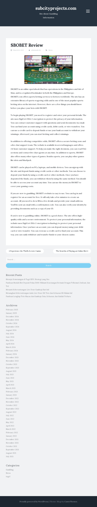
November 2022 (12, 402)
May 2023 (9, 381)
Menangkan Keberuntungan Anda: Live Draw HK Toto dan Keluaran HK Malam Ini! (39, 293)
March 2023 (10, 388)
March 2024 (10, 347)
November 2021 (12, 443)
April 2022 (10, 426)
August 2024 (11, 330)
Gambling (9, 470)
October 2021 (11, 446)
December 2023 (12, 357)
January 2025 (11, 313)
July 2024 (10, 334)
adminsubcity (36, 50)
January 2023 (11, 395)
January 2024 (11, 354)
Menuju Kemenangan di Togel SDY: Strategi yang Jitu (27, 279)
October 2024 (11, 323)
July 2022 (10, 415)
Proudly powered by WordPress (34, 501)
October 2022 (11, 405)
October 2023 (11, 364)
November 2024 (12, 320)
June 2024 (10, 337)
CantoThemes (70, 501)
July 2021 (9, 456)
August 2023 (11, 371)
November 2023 (12, 361)
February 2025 (12, 310)
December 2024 (12, 317)
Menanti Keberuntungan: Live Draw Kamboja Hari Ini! (27, 290)
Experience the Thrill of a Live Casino (25, 251)
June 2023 (10, 378)
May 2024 (10, 340)
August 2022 (11, 412)
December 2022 (12, 398)
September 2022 (12, 409)
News (50, 50)
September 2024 (12, 327)
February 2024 (12, 351)
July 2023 (9, 374)
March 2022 (10, 429)
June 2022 (10, 419)
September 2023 (12, 368)
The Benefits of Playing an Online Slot (71, 251)
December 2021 (12, 439)
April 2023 (10, 385)
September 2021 (12, 450)
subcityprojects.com (55, 8)
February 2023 (12, 392)
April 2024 (10, 344)
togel (8, 476)
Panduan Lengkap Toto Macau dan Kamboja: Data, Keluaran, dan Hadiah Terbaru (38, 296)
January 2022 (11, 436)
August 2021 (11, 453)
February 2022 (12, 433)
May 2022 (10, 422)
